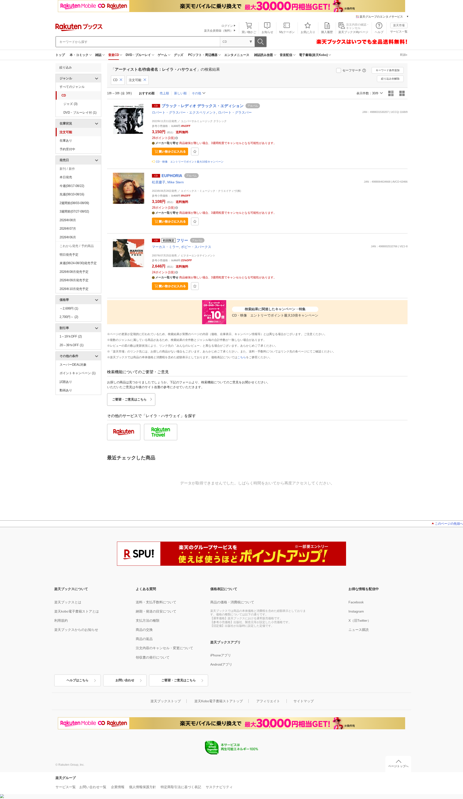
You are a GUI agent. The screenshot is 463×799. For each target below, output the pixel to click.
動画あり (66, 390)
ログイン (227, 26)
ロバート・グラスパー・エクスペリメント (184, 112)
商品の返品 (144, 639)
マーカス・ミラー (165, 247)
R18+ (404, 55)
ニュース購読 (358, 630)
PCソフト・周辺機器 (203, 55)
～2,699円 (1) (69, 308)
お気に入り (308, 32)
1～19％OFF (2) (71, 336)
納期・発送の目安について (156, 611)
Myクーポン (287, 32)
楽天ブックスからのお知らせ (76, 630)
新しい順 (180, 93)
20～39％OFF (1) (71, 345)
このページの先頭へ (449, 523)
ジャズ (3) (70, 104)
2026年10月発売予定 (74, 289)
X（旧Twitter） (359, 620)
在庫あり (66, 140)
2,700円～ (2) (69, 317)
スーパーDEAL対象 (73, 364)
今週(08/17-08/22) (72, 186)
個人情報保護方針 (142, 787)
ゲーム (162, 55)
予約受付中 (67, 149)
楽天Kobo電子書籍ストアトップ (218, 701)
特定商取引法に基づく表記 (181, 787)
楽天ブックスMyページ (353, 32)
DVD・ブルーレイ (138, 55)
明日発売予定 (69, 254)
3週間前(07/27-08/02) (74, 211)
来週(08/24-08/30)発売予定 (78, 263)
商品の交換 (144, 630)
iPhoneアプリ (220, 655)
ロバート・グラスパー (235, 112)
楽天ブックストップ (165, 701)
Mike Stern (175, 182)
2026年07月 (68, 228)
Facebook (356, 602)
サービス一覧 (399, 31)
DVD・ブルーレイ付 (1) (79, 112)
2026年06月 (68, 237)
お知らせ (267, 32)
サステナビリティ (219, 787)
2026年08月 (68, 220)
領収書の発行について (153, 657)
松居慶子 (158, 182)
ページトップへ (398, 766)
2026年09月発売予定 (74, 280)
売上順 (164, 93)
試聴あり (66, 382)
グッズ (178, 55)
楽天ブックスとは (67, 602)
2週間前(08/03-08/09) (74, 203)
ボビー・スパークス (196, 247)
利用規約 (61, 620)
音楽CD (113, 55)
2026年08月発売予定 (74, 272)
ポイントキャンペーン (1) (77, 373)
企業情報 (117, 787)
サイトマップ (303, 701)
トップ (60, 55)
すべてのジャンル (72, 87)
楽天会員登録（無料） (218, 30)
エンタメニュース (236, 55)
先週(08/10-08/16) (72, 194)
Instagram (356, 611)
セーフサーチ (351, 70)
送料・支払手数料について (156, 602)
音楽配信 (286, 55)
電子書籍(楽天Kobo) (313, 55)
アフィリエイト (268, 701)
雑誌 (98, 55)
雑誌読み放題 (263, 55)
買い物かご (249, 32)
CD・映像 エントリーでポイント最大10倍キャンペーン (190, 161)
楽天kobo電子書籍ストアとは (76, 611)
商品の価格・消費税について (232, 602)
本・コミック (79, 55)
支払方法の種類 (147, 620)
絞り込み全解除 (390, 78)
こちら (241, 357)
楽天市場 (399, 25)
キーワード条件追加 (388, 70)
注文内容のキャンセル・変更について (164, 648)
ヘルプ (379, 32)
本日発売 (66, 177)
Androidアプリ (221, 664)
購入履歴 (327, 32)
